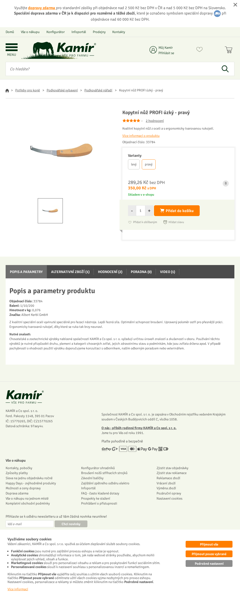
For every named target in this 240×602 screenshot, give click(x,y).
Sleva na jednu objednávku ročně (29, 478)
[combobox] (111, 69)
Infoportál (78, 32)
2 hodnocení (155, 121)
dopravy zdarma (42, 7)
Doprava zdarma (17, 493)
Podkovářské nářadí (98, 90)
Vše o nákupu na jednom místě (27, 498)
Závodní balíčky (92, 478)
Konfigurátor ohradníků (98, 468)
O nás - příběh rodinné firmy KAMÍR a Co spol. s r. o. (138, 428)
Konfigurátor (55, 32)
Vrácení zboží (166, 483)
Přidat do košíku (180, 210)
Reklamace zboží (168, 478)
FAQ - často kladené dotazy (100, 493)
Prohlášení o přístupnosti (99, 503)
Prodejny (99, 32)
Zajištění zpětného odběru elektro (105, 483)
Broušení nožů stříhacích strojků (104, 473)
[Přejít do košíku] (229, 50)
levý (134, 164)
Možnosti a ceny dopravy (23, 488)
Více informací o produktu (141, 136)
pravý (149, 164)
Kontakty (118, 32)
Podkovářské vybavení (62, 90)
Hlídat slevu (176, 222)
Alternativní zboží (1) (70, 272)
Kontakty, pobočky (19, 468)
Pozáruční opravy (169, 493)
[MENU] (12, 47)
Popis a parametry (26, 272)
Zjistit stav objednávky (172, 468)
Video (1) (167, 272)
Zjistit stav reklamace (172, 473)
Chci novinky (71, 524)
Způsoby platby (17, 473)
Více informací (18, 589)
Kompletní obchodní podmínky (28, 503)
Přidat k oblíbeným (145, 222)
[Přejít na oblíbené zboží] (199, 50)
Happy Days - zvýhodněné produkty (31, 483)
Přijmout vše (209, 544)
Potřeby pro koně (27, 90)
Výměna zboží (166, 488)
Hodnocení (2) (110, 272)
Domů (10, 32)
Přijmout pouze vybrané (209, 554)
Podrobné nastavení (209, 563)
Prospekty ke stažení (95, 498)
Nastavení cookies (169, 498)
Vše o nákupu (30, 32)
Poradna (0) (141, 272)
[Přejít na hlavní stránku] (76, 49)
